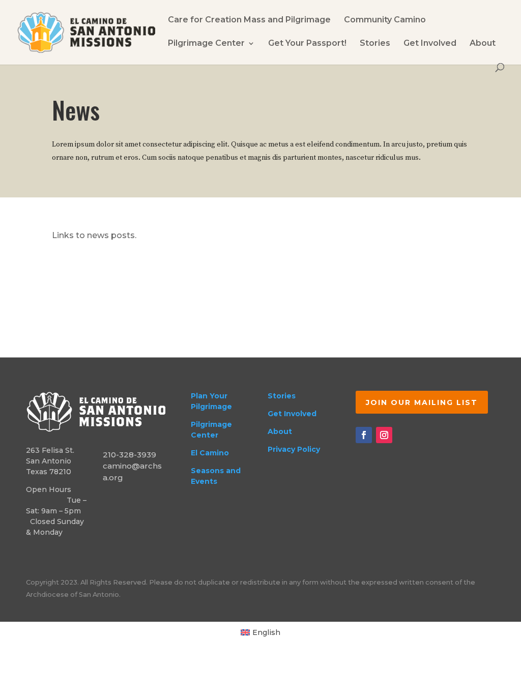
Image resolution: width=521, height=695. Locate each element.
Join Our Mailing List (422, 402)
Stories (375, 44)
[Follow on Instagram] (384, 435)
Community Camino (385, 20)
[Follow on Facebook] (364, 435)
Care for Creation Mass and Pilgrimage (249, 20)
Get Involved (429, 44)
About (483, 44)
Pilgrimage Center (206, 44)
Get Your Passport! (307, 44)
